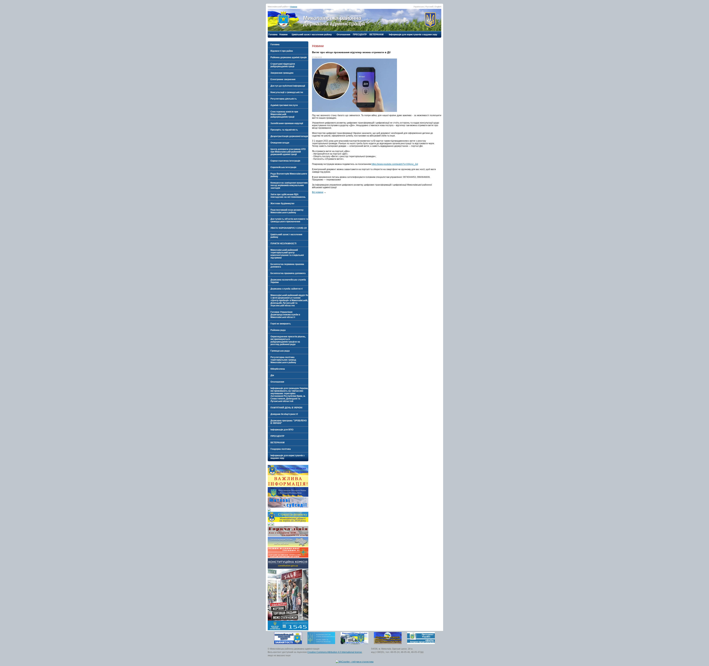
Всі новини (317, 192)
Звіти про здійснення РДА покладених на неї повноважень (288, 195)
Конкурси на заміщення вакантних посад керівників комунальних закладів (289, 185)
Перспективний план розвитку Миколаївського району (287, 211)
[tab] (288, 51)
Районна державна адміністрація (288, 57)
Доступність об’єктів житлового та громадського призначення (289, 220)
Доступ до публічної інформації (287, 86)
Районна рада (278, 330)
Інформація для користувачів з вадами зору (413, 34)
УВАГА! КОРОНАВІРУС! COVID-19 (288, 228)
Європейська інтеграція (283, 167)
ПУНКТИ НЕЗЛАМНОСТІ (283, 243)
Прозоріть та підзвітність (284, 130)
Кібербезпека (277, 369)
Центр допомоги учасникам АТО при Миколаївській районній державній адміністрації (288, 152)
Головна (273, 34)
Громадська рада (280, 351)
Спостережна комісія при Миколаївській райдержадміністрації (284, 114)
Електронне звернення (282, 79)
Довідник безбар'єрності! (284, 414)
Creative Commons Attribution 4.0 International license (334, 652)
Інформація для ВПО (281, 429)
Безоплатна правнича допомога (288, 273)
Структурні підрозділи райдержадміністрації (282, 65)
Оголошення (343, 34)
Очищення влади (279, 142)
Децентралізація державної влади (289, 136)
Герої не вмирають (280, 323)
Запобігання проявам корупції (286, 123)
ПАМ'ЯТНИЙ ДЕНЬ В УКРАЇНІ (286, 407)
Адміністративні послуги (284, 105)
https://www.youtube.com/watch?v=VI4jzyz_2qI (394, 164)
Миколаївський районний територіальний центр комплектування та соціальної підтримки (287, 254)
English (438, 7)
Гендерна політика (280, 449)
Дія (272, 375)
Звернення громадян (281, 73)
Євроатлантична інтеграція (285, 161)
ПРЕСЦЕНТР (360, 34)
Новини (293, 7)
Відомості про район (281, 51)
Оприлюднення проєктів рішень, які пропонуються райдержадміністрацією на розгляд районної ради (288, 340)
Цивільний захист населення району (312, 34)
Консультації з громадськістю (286, 92)
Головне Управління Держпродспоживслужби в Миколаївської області (285, 315)
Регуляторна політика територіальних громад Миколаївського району (283, 360)
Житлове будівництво (282, 203)
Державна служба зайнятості (286, 288)
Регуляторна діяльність (283, 98)
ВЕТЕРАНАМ (376, 34)
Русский (429, 7)
